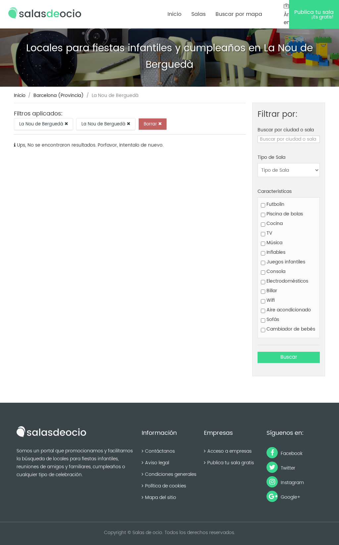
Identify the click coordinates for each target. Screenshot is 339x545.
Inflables (275, 252)
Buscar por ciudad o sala (286, 130)
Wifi (270, 300)
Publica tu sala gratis (230, 463)
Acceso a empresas (229, 451)
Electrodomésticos (286, 281)
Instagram (291, 482)
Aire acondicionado (288, 310)
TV (268, 233)
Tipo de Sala (271, 157)
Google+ (290, 497)
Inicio (174, 14)
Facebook (291, 453)
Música (273, 243)
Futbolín (274, 204)
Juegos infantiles (285, 262)
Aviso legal (157, 463)
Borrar (151, 123)
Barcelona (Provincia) (58, 95)
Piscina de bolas (284, 214)
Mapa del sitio (160, 497)
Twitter (287, 468)
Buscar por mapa (239, 14)
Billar (271, 291)
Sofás (272, 319)
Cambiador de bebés (290, 329)
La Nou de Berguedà (42, 123)
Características (275, 191)
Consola (275, 271)
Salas (198, 14)
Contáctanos (160, 451)
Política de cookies (165, 486)
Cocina (274, 223)
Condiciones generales (170, 474)
